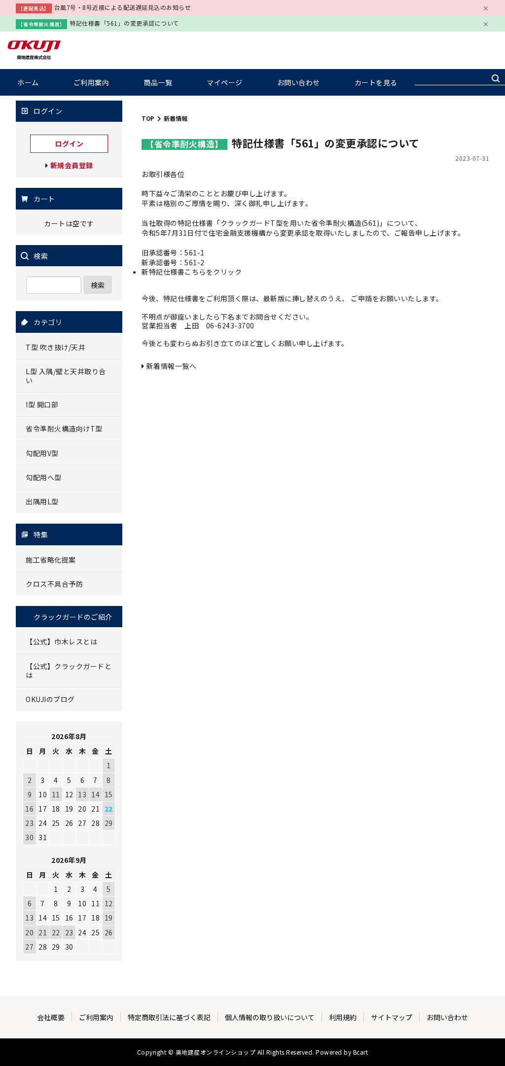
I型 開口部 (42, 404)
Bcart (360, 1052)
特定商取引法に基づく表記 (169, 1017)
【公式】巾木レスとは (61, 641)
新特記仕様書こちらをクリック (192, 272)
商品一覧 (158, 82)
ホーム (28, 82)
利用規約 (343, 1017)
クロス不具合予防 (54, 584)
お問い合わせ (298, 82)
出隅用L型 (42, 501)
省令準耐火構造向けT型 (64, 428)
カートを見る (376, 82)
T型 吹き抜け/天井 (55, 347)
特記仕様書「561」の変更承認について (125, 23)
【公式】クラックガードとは (68, 670)
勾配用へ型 (44, 477)
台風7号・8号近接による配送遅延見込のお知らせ (122, 7)
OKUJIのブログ (50, 699)
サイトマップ (391, 1017)
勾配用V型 (42, 453)
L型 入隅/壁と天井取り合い (66, 375)
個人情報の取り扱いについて (270, 1017)
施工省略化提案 (51, 560)
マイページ (225, 82)
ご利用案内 (91, 82)
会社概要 (51, 1017)
